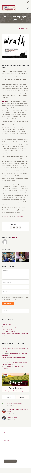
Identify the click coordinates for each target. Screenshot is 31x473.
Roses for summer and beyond (10, 327)
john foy (4, 349)
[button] (3, 257)
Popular (9, 397)
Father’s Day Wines (8, 255)
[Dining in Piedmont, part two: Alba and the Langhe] (4, 410)
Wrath (4, 101)
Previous (21, 28)
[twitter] (28, 2)
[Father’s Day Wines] (8, 257)
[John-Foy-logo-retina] (9, 6)
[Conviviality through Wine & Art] (4, 403)
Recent (22, 397)
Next (26, 28)
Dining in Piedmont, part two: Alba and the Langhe (17, 410)
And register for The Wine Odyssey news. (15, 389)
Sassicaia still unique (12, 417)
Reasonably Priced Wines (22, 255)
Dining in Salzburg (6, 325)
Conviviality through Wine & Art (15, 403)
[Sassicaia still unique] (4, 417)
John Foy (6, 216)
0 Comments (20, 216)
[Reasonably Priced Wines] (22, 257)
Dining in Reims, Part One (8, 331)
